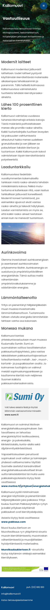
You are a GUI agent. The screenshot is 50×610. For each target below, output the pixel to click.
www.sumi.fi (12, 414)
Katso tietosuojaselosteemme (17, 600)
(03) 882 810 (37, 587)
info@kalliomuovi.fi (11, 593)
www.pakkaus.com (13, 521)
